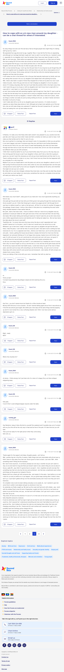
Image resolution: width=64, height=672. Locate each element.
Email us (11, 638)
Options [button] (56, 12)
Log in (42, 3)
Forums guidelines (10, 602)
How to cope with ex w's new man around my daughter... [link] (22, 14)
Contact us (5, 657)
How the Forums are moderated (14, 608)
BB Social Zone (12, 546)
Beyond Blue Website (11, 569)
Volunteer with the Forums (12, 614)
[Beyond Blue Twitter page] (19, 645)
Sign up (53, 3)
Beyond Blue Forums (9, 3)
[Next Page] (43, 534)
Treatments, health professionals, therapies (14, 556)
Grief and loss (31, 546)
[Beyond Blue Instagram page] (14, 645)
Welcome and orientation (35, 556)
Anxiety (4, 546)
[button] (4, 113)
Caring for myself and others (24, 10)
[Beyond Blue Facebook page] (4, 645)
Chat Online (13, 631)
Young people (48, 556)
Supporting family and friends (30, 553)
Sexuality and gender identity (41, 549)
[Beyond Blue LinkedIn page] (24, 645)
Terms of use (6, 661)
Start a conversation (32, 24)
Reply (55, 113)
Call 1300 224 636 (15, 624)
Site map (4, 669)
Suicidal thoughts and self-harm (11, 553)
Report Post (32, 113)
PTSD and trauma (7, 549)
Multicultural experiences (44, 546)
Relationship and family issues (44, 10)
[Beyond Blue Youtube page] (9, 645)
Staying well (54, 549)
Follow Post (20, 113)
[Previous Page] (20, 534)
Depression (22, 546)
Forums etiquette (9, 611)
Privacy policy (6, 665)
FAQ (5, 605)
